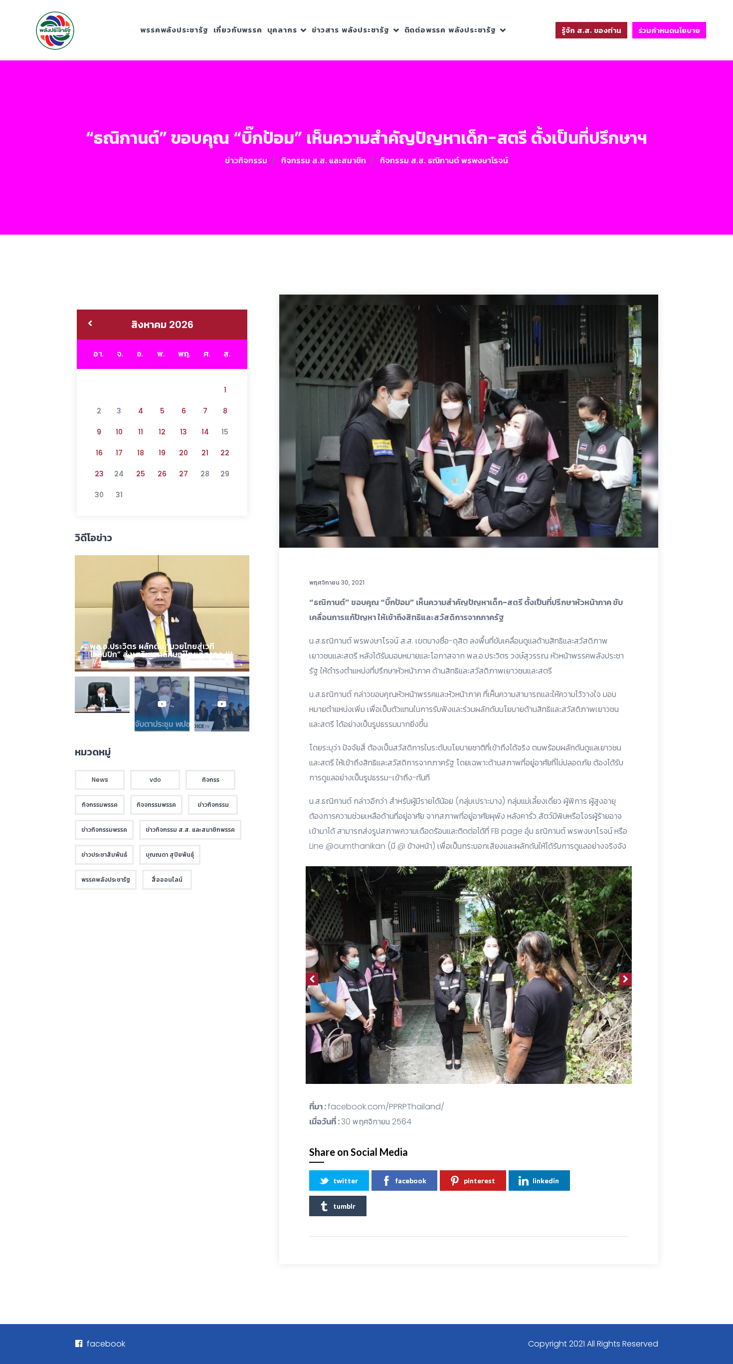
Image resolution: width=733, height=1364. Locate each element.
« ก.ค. (90, 324)
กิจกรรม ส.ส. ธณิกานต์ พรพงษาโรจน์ (444, 160)
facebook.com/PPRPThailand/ (386, 1106)
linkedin (546, 1180)
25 (140, 474)
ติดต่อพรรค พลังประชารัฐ (450, 29)
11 (140, 432)
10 (119, 432)
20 (183, 453)
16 (99, 453)
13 (183, 432)
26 (162, 474)
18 (140, 453)
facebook (410, 1180)
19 (162, 453)
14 (205, 432)
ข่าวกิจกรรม (246, 160)
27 (183, 474)
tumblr (344, 1206)
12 (162, 432)
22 (224, 453)
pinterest (479, 1180)
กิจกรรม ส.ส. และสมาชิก (323, 160)
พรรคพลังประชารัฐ (174, 29)
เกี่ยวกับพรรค (237, 29)
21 (204, 453)
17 (119, 453)
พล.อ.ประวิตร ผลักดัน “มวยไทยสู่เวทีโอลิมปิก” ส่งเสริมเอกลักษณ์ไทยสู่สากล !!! (161, 650)
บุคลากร (282, 29)
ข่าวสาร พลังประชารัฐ (350, 29)
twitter (345, 1180)
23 (99, 474)
